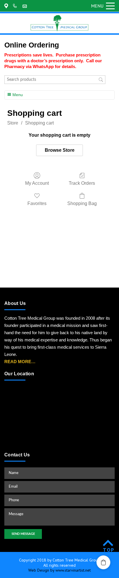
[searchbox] (54, 79)
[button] (103, 562)
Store (12, 122)
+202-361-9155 (16, 6)
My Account (37, 183)
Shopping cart (39, 122)
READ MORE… (20, 361)
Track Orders (82, 183)
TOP (109, 549)
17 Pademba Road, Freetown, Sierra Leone (7, 6)
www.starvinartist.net (73, 570)
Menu (97, 6)
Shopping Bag (82, 203)
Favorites (37, 203)
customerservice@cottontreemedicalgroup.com (25, 6)
